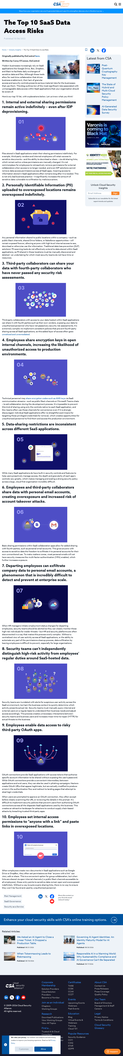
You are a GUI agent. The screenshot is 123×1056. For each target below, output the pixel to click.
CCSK (71, 988)
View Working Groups (52, 1020)
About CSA (101, 982)
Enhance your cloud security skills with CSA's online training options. (55, 919)
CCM (70, 1040)
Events (72, 999)
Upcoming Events (76, 1003)
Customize (24, 1049)
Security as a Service (14, 906)
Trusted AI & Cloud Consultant (50, 1033)
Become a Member (51, 997)
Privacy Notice (101, 1017)
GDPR (71, 1048)
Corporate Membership (48, 984)
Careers (98, 1008)
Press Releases (102, 988)
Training (72, 1025)
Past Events (73, 1008)
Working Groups (49, 1009)
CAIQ (70, 1043)
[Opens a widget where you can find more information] (112, 1052)
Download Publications (52, 1017)
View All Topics (49, 1023)
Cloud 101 (73, 1028)
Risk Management (12, 896)
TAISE (71, 985)
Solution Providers (50, 989)
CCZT (71, 994)
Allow (43, 1049)
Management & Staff (104, 1005)
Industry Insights (15, 50)
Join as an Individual (53, 1002)
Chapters (46, 1006)
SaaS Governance (12, 901)
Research (47, 1014)
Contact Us (100, 985)
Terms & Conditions (104, 1020)
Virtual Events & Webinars (75, 1021)
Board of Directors (103, 1003)
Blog (70, 1017)
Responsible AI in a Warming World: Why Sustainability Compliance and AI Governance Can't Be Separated (96, 957)
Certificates (74, 982)
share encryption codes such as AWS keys (45, 398)
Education (73, 1013)
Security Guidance (76, 1037)
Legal (98, 1013)
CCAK (71, 991)
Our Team (100, 999)
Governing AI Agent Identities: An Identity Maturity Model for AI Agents (95, 940)
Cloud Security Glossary (103, 1026)
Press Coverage (102, 991)
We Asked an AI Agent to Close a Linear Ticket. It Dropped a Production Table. (35, 940)
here (37, 56)
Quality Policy (101, 994)
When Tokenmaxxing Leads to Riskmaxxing (34, 955)
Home (4, 50)
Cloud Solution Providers (48, 993)
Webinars (72, 1005)
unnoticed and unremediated (16, 334)
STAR (70, 1045)
